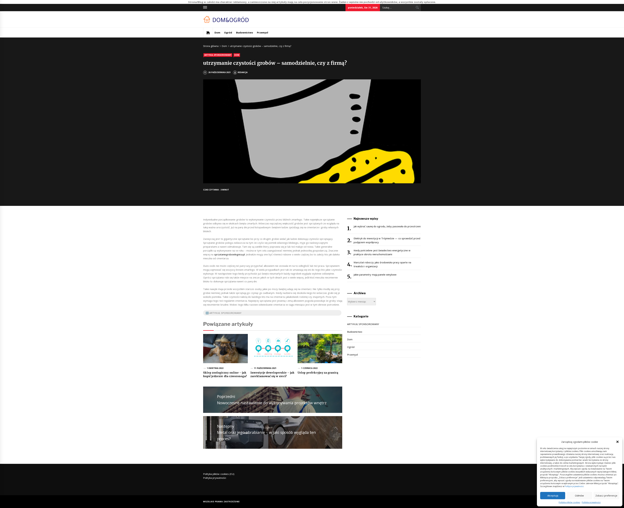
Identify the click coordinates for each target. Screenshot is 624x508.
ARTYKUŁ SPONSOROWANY (217, 55)
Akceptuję (552, 495)
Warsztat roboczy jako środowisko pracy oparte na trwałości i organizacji (382, 264)
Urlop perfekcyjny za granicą (318, 372)
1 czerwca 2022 (309, 368)
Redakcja (242, 72)
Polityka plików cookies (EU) (218, 474)
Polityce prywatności (574, 486)
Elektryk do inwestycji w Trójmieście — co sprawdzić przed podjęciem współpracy (387, 240)
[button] (617, 441)
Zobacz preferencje (606, 495)
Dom (217, 32)
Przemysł (262, 32)
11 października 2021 (265, 368)
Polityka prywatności (591, 502)
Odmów (579, 495)
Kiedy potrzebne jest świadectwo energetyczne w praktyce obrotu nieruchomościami (382, 252)
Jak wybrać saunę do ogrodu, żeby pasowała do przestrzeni (387, 226)
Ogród (228, 32)
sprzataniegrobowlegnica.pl (229, 254)
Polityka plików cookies (569, 502)
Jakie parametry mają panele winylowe (375, 274)
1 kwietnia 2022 (215, 368)
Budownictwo (244, 32)
